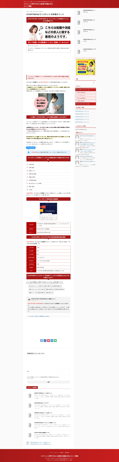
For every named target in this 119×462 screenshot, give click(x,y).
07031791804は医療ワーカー (42, 432)
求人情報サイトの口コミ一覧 (83, 89)
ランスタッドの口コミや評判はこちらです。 (39, 316)
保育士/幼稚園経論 (81, 98)
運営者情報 (67, 452)
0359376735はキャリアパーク (82, 116)
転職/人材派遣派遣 (81, 92)
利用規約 (61, 452)
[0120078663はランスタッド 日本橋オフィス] (52, 340)
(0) (60, 152)
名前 (28, 371)
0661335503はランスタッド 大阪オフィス (40, 442)
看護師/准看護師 (80, 101)
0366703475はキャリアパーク (82, 113)
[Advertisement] (48, 63)
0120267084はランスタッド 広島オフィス (45, 422)
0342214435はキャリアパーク (82, 121)
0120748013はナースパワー (41, 403)
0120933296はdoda (87, 156)
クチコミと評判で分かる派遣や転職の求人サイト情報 (59, 456)
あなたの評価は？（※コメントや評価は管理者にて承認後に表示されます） (43, 377)
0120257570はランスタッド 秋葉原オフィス (40, 444)
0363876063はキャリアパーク (82, 111)
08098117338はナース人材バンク (43, 413)
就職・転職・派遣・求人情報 (83, 103)
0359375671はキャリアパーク (82, 119)
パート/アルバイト (81, 95)
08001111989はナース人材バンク (43, 393)
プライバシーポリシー (54, 452)
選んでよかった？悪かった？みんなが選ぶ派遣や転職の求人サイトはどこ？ (59, 458)
